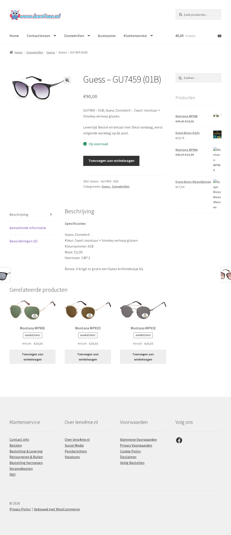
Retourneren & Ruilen (26, 457)
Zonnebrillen (74, 35)
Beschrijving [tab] (18, 214)
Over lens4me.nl (77, 439)
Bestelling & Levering (26, 451)
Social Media (74, 445)
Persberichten (76, 451)
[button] (67, 80)
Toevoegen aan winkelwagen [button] (32, 356)
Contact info (19, 439)
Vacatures (72, 457)
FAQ (12, 474)
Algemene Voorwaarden (138, 439)
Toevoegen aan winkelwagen (111, 160)
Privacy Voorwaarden (136, 445)
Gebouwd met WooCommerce (57, 509)
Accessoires (107, 35)
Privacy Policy (20, 509)
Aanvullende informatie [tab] (27, 227)
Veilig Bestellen (132, 462)
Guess (50, 52)
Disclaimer (128, 457)
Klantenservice (135, 35)
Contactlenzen (38, 35)
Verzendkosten (21, 468)
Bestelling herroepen (26, 462)
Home (14, 35)
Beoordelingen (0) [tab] (23, 241)
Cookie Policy (130, 451)
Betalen (15, 445)
